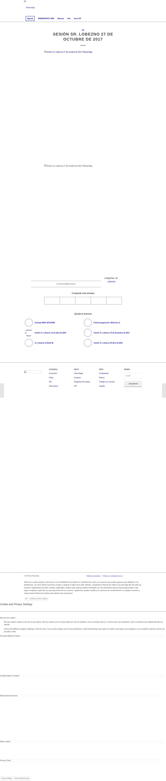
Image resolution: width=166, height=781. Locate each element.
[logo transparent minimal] (29, 7)
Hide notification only (22, 778)
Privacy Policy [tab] (5, 760)
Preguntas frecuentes (82, 382)
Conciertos (53, 373)
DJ (83, 30)
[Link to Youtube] (140, 8)
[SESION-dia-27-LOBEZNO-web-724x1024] (83, 105)
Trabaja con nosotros (107, 382)
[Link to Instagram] (132, 8)
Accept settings (6, 778)
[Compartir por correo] (114, 300)
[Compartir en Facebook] (52, 300)
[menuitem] (30, 18)
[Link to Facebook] (128, 8)
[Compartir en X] (67, 300)
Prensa (101, 378)
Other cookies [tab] (5, 742)
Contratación (104, 373)
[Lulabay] (2, 390)
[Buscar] (140, 18)
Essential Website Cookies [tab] (10, 636)
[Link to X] (136, 8)
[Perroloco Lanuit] (164, 390)
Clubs (51, 378)
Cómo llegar (78, 373)
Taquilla (102, 386)
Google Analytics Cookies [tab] (9, 676)
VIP (75, 386)
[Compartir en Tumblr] (98, 300)
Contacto (77, 378)
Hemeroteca (53, 386)
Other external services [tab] (9, 696)
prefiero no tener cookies (38, 599)
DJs (50, 382)
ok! (26, 599)
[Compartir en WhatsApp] (83, 300)
